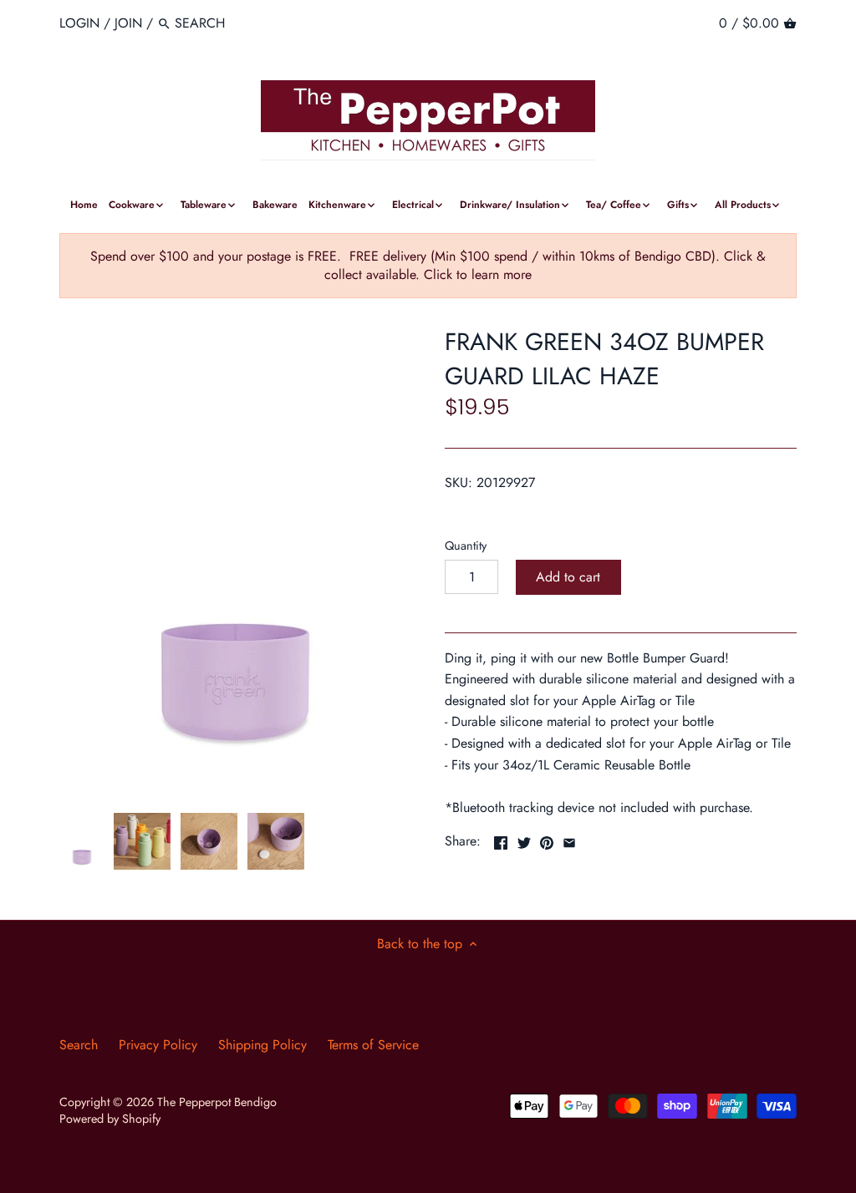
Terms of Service (373, 1044)
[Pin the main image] (546, 839)
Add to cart (568, 576)
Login (79, 23)
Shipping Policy (262, 1044)
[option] (81, 841)
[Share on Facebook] (500, 839)
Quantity (466, 546)
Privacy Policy (158, 1044)
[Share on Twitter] (524, 839)
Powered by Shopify (109, 1118)
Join (128, 23)
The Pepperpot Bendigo (217, 1102)
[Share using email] (569, 839)
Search (78, 1044)
